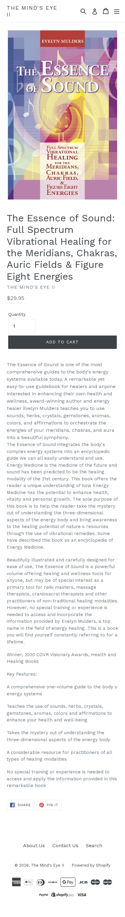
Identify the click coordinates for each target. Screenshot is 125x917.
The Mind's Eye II (32, 11)
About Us (34, 845)
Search (94, 845)
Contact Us (65, 845)
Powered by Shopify (91, 865)
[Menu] (116, 11)
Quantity (16, 314)
